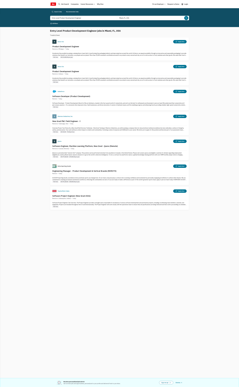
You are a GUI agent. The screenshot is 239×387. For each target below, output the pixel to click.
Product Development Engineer (65, 46)
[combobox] (81, 18)
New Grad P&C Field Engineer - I (66, 121)
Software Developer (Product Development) (71, 96)
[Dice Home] (53, 4)
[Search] (186, 18)
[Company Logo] (54, 42)
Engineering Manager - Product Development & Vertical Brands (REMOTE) (84, 171)
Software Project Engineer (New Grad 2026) (71, 196)
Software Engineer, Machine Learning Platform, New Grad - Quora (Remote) (85, 146)
